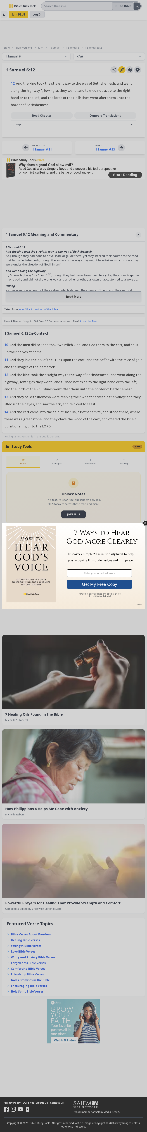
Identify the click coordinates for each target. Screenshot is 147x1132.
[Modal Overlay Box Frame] (73, 566)
